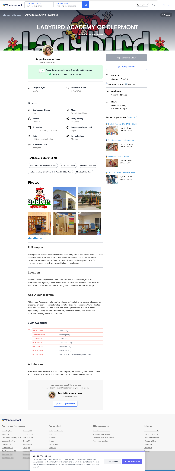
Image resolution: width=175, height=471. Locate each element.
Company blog (150, 441)
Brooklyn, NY (28, 444)
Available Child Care (63, 172)
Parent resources (151, 434)
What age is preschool (101, 434)
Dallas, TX (26, 448)
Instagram (148, 448)
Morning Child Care (83, 172)
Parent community (151, 431)
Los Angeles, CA (8, 441)
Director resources (151, 437)
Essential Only (112, 461)
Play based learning (100, 441)
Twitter (147, 451)
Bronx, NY (26, 441)
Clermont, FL (132, 117)
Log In (154, 5)
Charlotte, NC (28, 434)
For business (54, 444)
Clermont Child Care (12, 15)
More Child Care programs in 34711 (42, 165)
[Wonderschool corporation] (87, 420)
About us (52, 434)
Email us (52, 448)
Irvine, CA (5, 434)
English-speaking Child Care (40, 172)
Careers (52, 437)
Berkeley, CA (7, 431)
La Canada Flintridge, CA (11, 437)
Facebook (148, 444)
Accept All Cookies (132, 461)
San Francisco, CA (9, 451)
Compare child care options (104, 437)
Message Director (67, 403)
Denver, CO (27, 431)
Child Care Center (68, 165)
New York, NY (28, 437)
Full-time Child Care (88, 165)
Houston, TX (27, 451)
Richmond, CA (7, 448)
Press (51, 441)
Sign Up (166, 5)
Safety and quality (56, 431)
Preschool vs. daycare (101, 431)
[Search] (85, 4)
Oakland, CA (6, 444)
